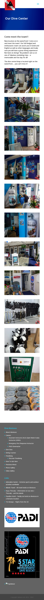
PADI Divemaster (14, 446)
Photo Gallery (10, 468)
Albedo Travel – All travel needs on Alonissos (21, 488)
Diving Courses (11, 453)
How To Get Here (12, 461)
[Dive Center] (22, 92)
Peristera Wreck (11, 464)
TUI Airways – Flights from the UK (17, 502)
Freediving (9, 456)
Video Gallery (10, 471)
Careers (8, 435)
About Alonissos (11, 432)
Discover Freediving (15, 458)
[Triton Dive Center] (22, 179)
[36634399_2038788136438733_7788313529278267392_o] (22, 208)
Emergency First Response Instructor (21, 443)
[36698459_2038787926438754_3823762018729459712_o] (22, 237)
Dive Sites (9, 450)
